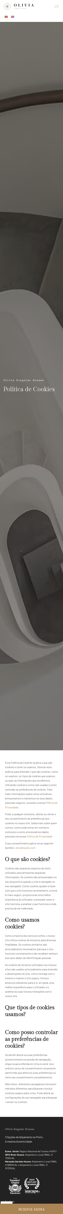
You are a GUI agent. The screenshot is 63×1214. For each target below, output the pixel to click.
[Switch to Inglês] (12, 16)
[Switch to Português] (6, 16)
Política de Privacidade (39, 836)
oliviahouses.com (26, 847)
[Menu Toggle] (56, 6)
